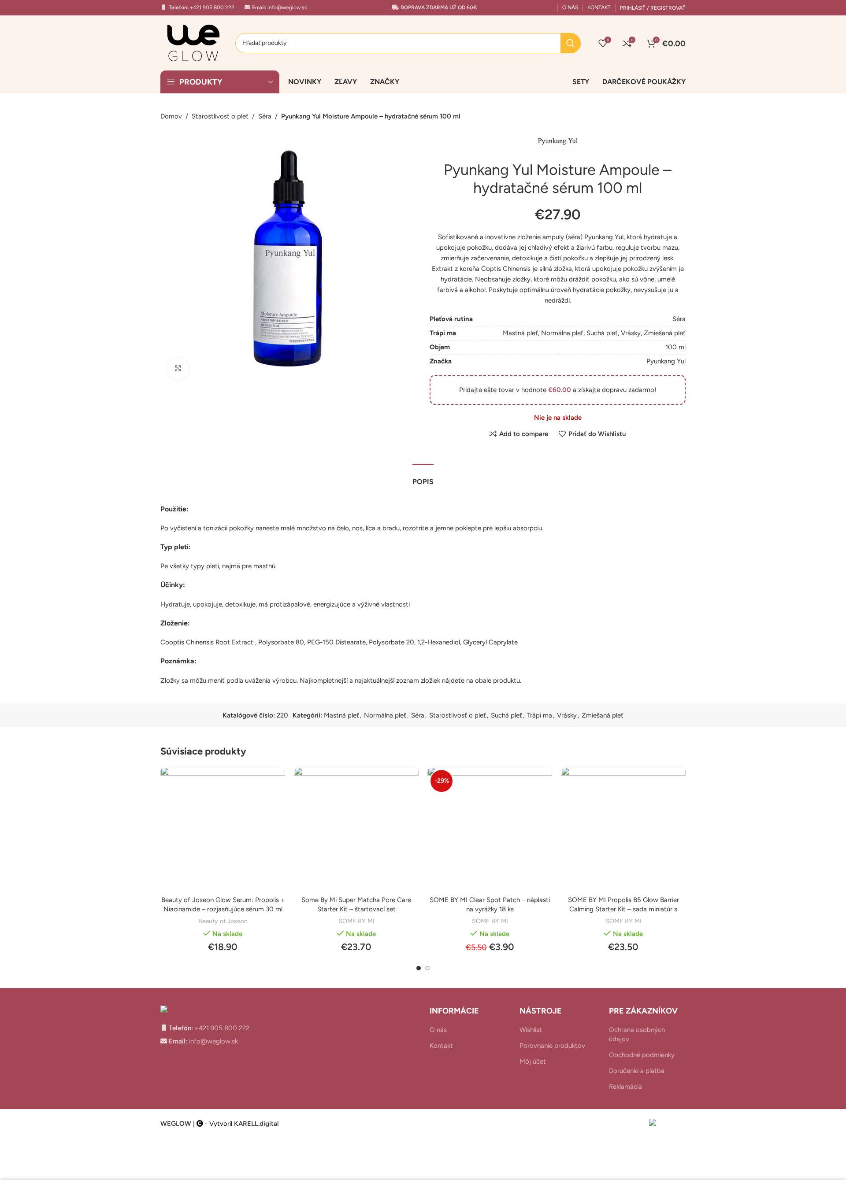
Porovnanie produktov (552, 1046)
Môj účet (532, 1061)
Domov (171, 116)
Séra (264, 116)
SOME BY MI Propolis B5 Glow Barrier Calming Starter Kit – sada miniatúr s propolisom (623, 909)
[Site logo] (193, 42)
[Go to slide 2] (427, 968)
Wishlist (530, 1030)
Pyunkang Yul (666, 361)
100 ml (675, 347)
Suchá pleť (602, 333)
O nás (438, 1030)
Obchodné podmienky (642, 1055)
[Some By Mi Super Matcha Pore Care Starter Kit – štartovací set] (356, 829)
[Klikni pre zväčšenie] (178, 369)
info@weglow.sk (286, 7)
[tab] (423, 477)
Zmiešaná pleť (665, 333)
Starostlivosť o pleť (220, 116)
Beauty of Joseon (223, 921)
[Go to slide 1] (418, 968)
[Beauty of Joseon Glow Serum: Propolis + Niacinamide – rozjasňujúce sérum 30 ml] (222, 829)
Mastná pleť (520, 333)
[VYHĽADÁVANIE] (570, 43)
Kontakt (441, 1046)
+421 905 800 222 (211, 7)
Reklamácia (625, 1087)
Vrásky (631, 333)
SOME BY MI (356, 921)
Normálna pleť (562, 333)
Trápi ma (539, 715)
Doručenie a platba (636, 1071)
